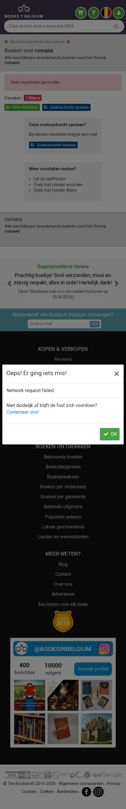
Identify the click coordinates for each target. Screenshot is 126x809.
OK (114, 434)
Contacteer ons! (22, 412)
